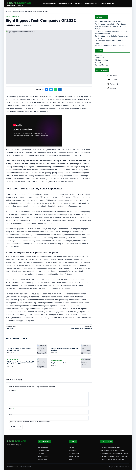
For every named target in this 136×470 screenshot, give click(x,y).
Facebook (113, 75)
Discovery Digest (49, 3)
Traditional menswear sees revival (108, 22)
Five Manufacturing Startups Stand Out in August (114, 453)
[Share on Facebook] (46, 89)
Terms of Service (101, 65)
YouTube (114, 80)
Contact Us (99, 58)
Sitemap (98, 62)
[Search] (127, 3)
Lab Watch (78, 3)
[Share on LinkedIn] (60, 89)
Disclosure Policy (101, 60)
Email (11, 414)
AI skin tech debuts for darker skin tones (110, 46)
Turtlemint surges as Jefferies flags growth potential (112, 459)
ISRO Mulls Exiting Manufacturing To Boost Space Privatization (114, 456)
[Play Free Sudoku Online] (86, 363)
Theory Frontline (107, 3)
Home (9, 11)
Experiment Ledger (65, 3)
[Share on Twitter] (51, 89)
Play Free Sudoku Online (59, 363)
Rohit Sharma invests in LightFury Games (110, 24)
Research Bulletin (91, 3)
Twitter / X (114, 84)
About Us (98, 55)
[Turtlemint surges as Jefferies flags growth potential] (42, 349)
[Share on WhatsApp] (55, 89)
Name (11, 409)
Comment (12, 390)
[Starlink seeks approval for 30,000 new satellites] (86, 349)
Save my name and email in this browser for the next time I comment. (30, 421)
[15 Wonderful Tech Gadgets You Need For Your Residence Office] (42, 363)
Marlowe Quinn (14, 25)
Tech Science (19, 2)
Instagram (113, 88)
